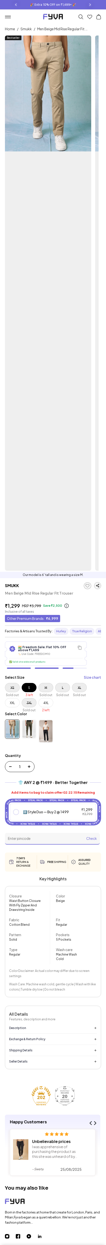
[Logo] (53, 1202)
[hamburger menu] (10, 17)
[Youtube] (32, 1236)
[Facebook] (21, 1236)
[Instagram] (10, 1236)
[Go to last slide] (16, 4)
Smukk (26, 29)
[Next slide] (90, 4)
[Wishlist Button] (89, 17)
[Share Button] (97, 585)
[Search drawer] (80, 17)
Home (10, 29)
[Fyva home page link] (53, 17)
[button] (53, 812)
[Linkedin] (42, 1236)
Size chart (92, 677)
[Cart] (98, 17)
